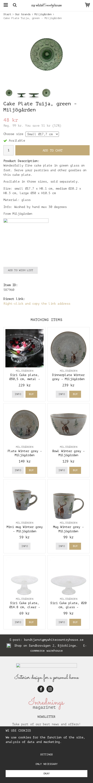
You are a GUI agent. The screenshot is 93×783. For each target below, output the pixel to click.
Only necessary (46, 764)
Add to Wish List (20, 270)
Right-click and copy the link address (36, 303)
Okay (46, 773)
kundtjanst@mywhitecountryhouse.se (54, 639)
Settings (46, 754)
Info (18, 394)
